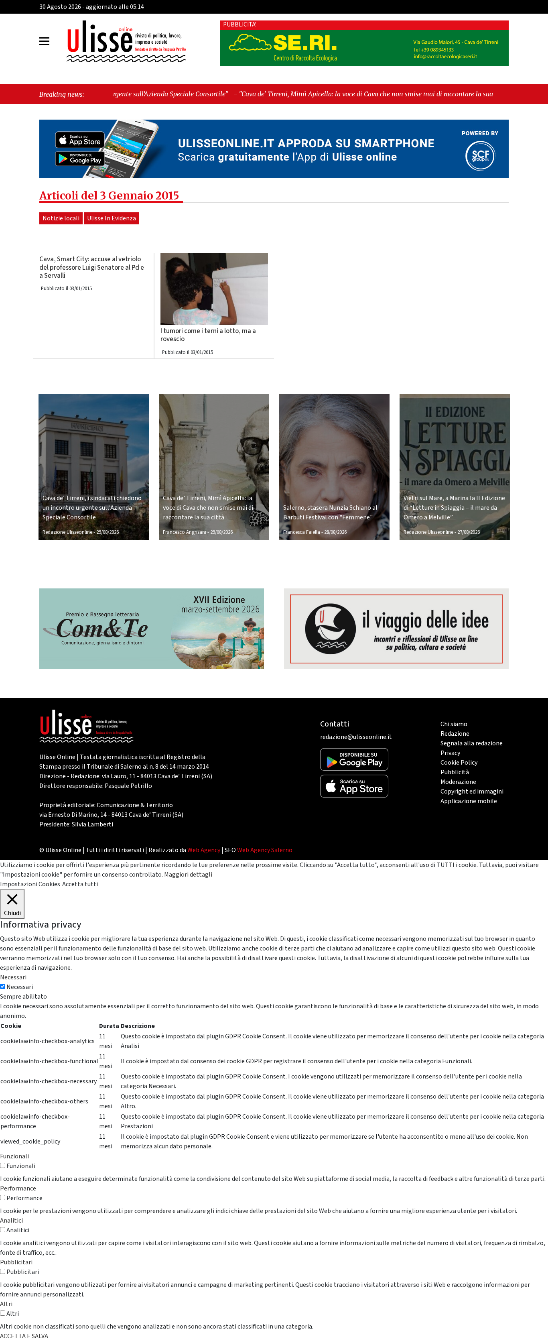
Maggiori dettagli (188, 874)
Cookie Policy (458, 762)
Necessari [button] (13, 977)
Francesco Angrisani (184, 532)
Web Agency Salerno (264, 850)
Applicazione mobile (468, 801)
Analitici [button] (11, 1220)
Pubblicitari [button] (16, 1262)
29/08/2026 (107, 532)
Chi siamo (453, 724)
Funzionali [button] (14, 1156)
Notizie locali (61, 218)
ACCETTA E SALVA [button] (24, 1336)
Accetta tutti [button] (80, 884)
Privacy (450, 753)
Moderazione (458, 781)
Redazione (454, 733)
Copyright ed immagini (471, 791)
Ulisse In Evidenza (111, 218)
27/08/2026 (468, 532)
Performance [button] (18, 1188)
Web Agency (203, 850)
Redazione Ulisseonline (67, 532)
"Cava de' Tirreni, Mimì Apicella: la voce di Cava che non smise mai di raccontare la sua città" (305, 94)
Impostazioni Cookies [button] (30, 884)
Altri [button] (6, 1304)
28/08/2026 (335, 532)
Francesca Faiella (301, 532)
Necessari (19, 987)
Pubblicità (454, 772)
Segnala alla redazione (471, 743)
